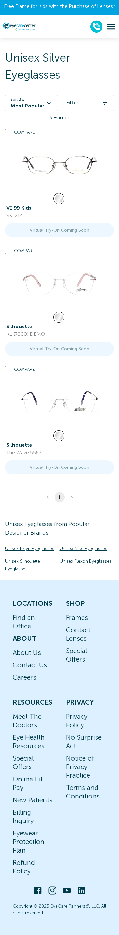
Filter (72, 103)
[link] (59, 165)
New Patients (32, 800)
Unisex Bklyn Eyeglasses (29, 548)
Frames (77, 617)
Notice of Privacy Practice (80, 766)
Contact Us (30, 665)
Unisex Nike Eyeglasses (83, 548)
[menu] (110, 26)
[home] (19, 26)
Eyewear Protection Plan (28, 841)
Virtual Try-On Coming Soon (59, 230)
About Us (27, 653)
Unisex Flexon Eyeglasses (86, 561)
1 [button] (59, 497)
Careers (24, 677)
